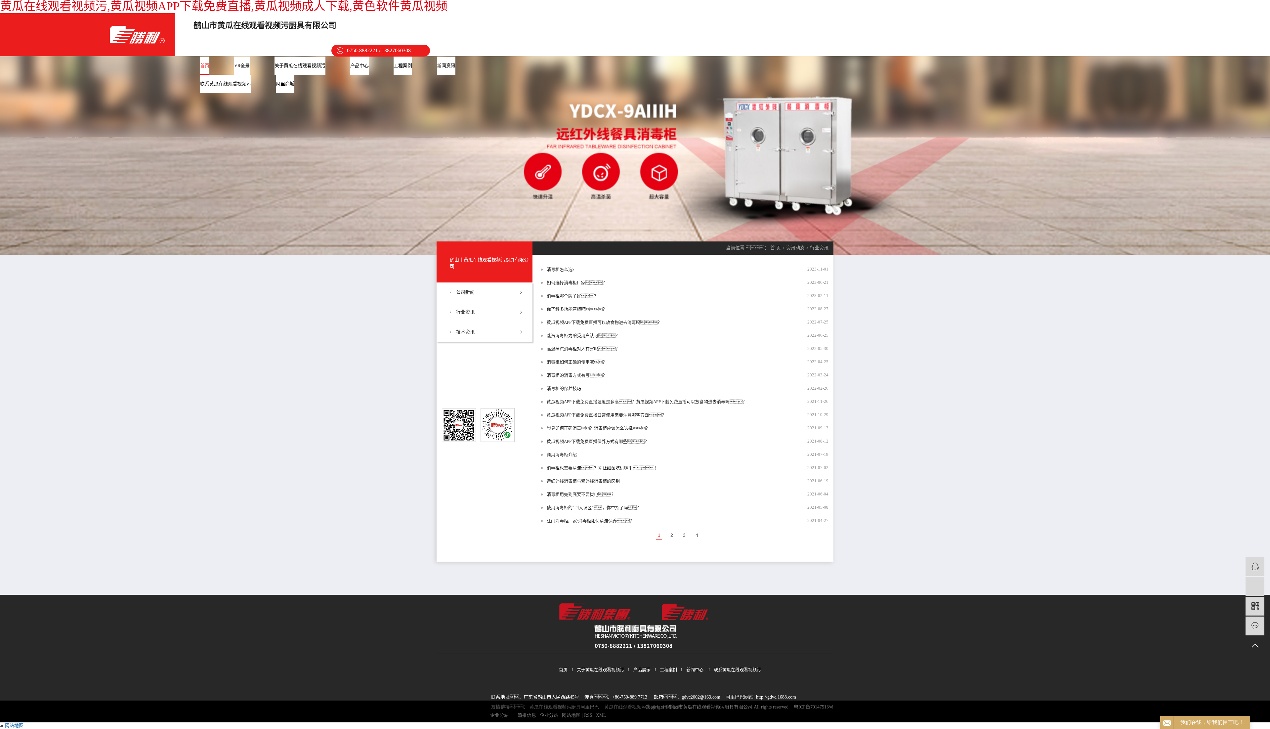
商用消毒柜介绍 (562, 454)
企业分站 (499, 715)
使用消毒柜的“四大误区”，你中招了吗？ (594, 507)
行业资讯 (465, 312)
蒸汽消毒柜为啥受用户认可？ (583, 335)
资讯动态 (795, 247)
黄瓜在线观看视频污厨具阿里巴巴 (564, 707)
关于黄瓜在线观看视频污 (300, 65)
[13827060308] (1255, 586)
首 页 (775, 247)
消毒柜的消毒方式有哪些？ (577, 375)
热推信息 (527, 715)
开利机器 (669, 707)
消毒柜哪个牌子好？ (572, 295)
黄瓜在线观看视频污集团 (629, 707)
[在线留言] (1255, 626)
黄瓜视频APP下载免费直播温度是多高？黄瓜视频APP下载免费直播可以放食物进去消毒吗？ (647, 401)
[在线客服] (1255, 566)
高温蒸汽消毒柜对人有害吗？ (583, 348)
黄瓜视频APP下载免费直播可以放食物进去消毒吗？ (604, 322)
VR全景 (242, 65)
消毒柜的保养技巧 (564, 388)
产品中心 (359, 65)
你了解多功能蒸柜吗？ (577, 309)
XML (601, 715)
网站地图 (571, 715)
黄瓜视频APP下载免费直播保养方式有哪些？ (598, 441)
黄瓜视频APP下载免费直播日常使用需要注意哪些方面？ (606, 414)
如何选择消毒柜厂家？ (577, 282)
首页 (204, 65)
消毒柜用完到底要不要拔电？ (581, 494)
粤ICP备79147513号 (813, 707)
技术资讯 (465, 331)
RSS (588, 715)
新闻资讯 (446, 65)
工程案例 (403, 65)
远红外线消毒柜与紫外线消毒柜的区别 (583, 481)
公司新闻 (465, 292)
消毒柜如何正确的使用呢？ (577, 362)
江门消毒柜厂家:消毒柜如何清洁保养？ (590, 520)
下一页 (711, 535)
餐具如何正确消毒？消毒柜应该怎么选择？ (598, 428)
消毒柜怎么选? (560, 269)
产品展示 (642, 669)
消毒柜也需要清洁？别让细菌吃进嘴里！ (602, 467)
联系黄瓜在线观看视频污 (225, 83)
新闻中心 (694, 669)
